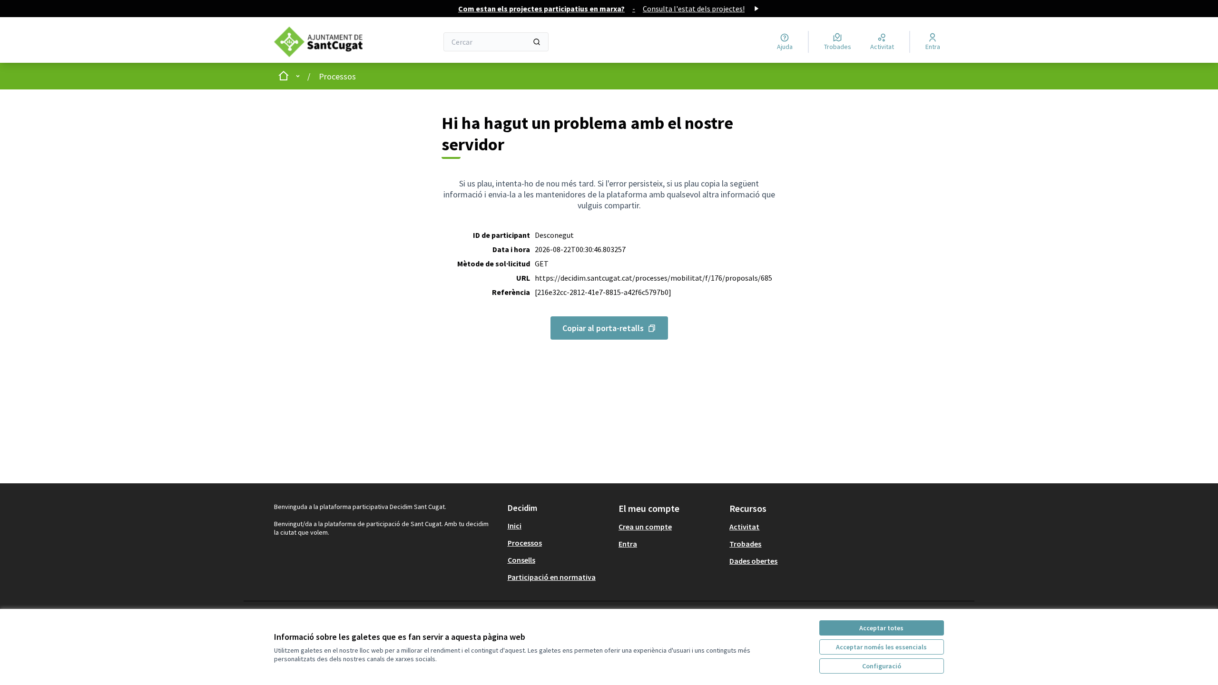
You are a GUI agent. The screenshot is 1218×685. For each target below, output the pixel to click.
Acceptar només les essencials (881, 647)
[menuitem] (559, 525)
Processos (337, 76)
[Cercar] (536, 42)
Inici (514, 525)
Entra (628, 543)
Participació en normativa (552, 577)
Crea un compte (645, 526)
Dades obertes (753, 561)
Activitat (744, 526)
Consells (521, 560)
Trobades (745, 543)
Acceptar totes (881, 628)
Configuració (881, 666)
